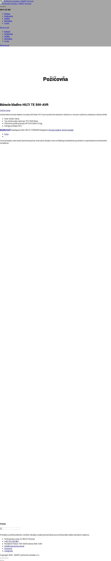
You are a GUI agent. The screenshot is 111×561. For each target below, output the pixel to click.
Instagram (8, 551)
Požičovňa (8, 16)
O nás (6, 23)
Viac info (7, 245)
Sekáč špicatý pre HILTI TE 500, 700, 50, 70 (28, 509)
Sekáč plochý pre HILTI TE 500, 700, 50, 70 (27, 326)
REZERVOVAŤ (5, 130)
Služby (7, 18)
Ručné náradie (67, 130)
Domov (7, 14)
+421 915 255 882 (11, 541)
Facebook (8, 548)
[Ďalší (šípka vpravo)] (3, 560)
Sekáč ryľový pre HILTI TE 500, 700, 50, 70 (27, 418)
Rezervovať (4, 27)
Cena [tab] (6, 134)
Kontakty (8, 21)
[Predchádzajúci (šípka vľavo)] (1, 560)
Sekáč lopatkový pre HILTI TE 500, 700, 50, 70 (29, 232)
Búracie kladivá (55, 130)
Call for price (5, 110)
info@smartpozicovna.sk (14, 546)
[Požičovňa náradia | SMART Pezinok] (18, 1)
